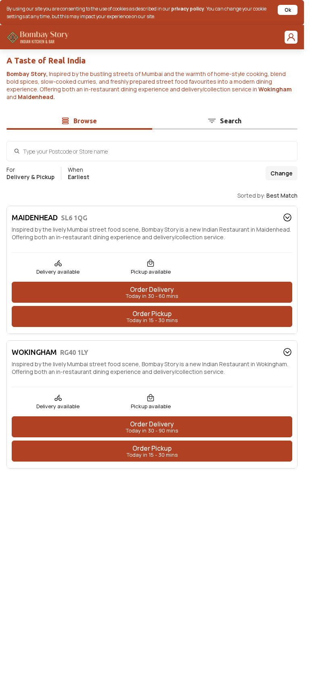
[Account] (291, 37)
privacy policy (187, 8)
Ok (288, 9)
